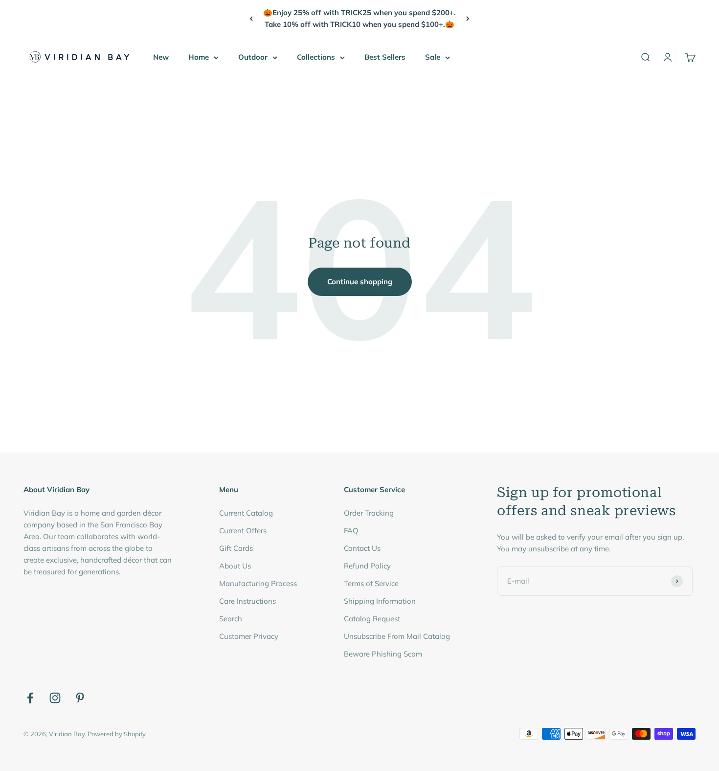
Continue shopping (359, 281)
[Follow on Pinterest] (80, 697)
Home (198, 57)
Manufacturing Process (258, 583)
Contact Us (362, 548)
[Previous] (251, 18)
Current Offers (243, 530)
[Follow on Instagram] (55, 697)
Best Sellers (384, 57)
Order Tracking (369, 513)
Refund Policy (367, 565)
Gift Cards (236, 548)
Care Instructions (247, 601)
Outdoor (253, 57)
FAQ (351, 530)
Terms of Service (371, 583)
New (161, 57)
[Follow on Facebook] (30, 697)
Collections (316, 57)
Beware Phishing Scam (383, 653)
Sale (432, 57)
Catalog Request (372, 618)
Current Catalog (246, 513)
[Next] (468, 18)
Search (230, 618)
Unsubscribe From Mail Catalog (397, 636)
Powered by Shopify (117, 734)
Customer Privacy (248, 636)
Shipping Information (380, 601)
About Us (235, 565)
